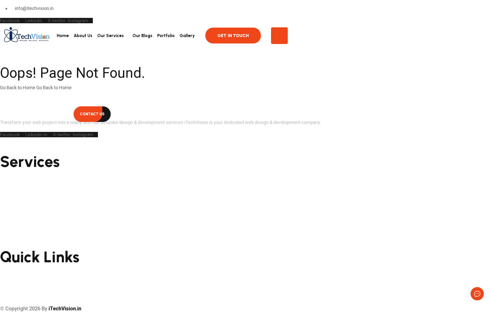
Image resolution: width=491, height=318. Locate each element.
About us (9, 280)
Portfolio (166, 35)
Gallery (187, 35)
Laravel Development (22, 231)
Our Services (110, 35)
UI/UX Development (20, 206)
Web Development (19, 201)
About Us (83, 35)
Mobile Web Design (19, 185)
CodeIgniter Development (27, 222)
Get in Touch (233, 35)
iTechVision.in (65, 308)
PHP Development (18, 215)
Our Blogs (142, 35)
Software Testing (18, 193)
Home (63, 35)
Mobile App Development (26, 177)
